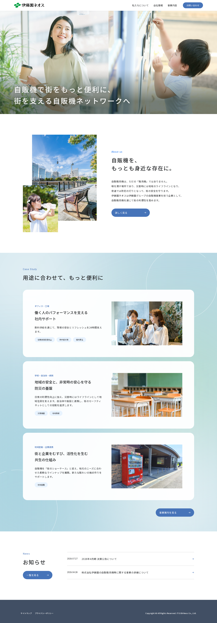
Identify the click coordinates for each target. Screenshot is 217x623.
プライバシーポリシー (44, 613)
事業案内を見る (168, 512)
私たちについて (140, 5)
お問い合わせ (192, 5)
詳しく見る (121, 212)
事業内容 (172, 5)
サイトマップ (26, 613)
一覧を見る (32, 575)
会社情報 (158, 5)
